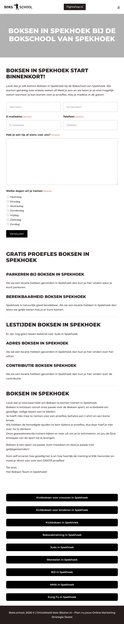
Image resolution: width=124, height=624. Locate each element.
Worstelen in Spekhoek (62, 559)
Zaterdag (15, 219)
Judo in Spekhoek (62, 547)
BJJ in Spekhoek (62, 572)
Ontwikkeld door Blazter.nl (54, 612)
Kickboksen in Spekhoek (62, 522)
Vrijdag (14, 215)
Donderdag (17, 210)
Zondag (15, 224)
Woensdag (16, 206)
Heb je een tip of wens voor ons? (32, 134)
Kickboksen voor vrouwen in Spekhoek (62, 497)
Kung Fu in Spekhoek (62, 597)
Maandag (15, 196)
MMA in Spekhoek (62, 584)
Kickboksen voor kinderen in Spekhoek (62, 510)
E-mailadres (18, 116)
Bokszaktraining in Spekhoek (62, 534)
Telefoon (73, 116)
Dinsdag (15, 201)
